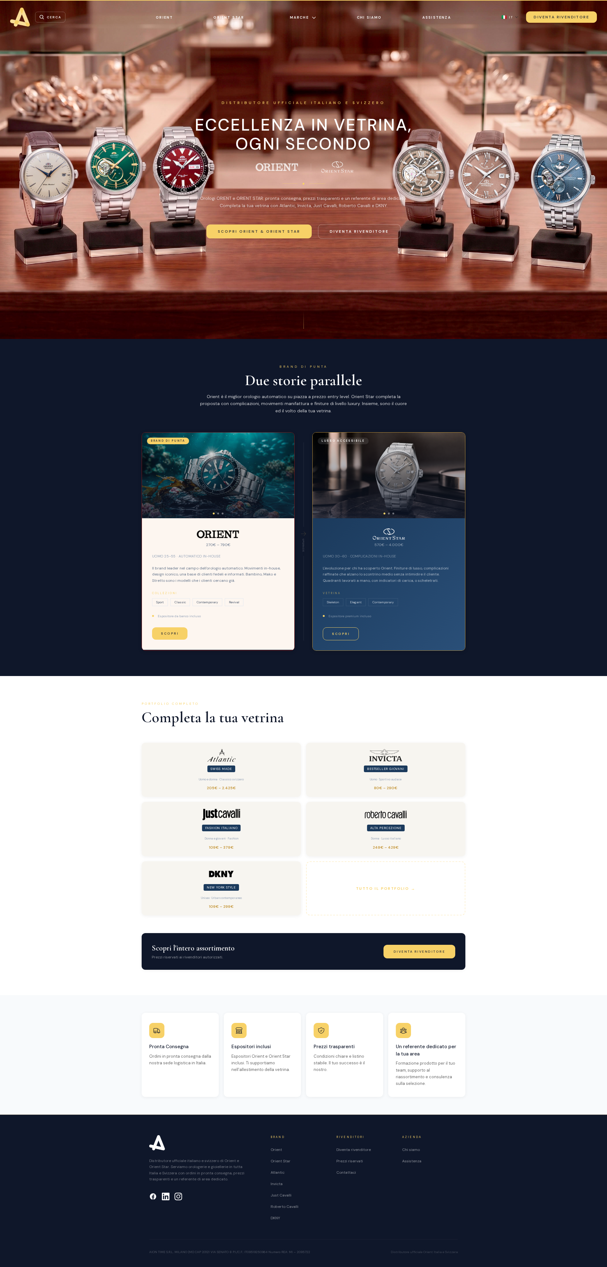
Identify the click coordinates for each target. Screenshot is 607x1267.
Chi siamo (369, 17)
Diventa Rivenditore (561, 17)
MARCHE (299, 17)
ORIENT (164, 17)
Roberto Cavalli (284, 1206)
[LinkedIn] (165, 1196)
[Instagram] (178, 1196)
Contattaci (346, 1172)
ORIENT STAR (228, 17)
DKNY (275, 1218)
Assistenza (436, 17)
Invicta (277, 1183)
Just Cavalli (281, 1195)
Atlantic (278, 1172)
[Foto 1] (214, 513)
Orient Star (281, 1161)
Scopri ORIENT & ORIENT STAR (259, 231)
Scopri (170, 633)
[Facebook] (153, 1196)
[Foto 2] (218, 513)
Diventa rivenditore (359, 231)
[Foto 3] (223, 513)
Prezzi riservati (349, 1161)
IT (507, 17)
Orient (276, 1149)
